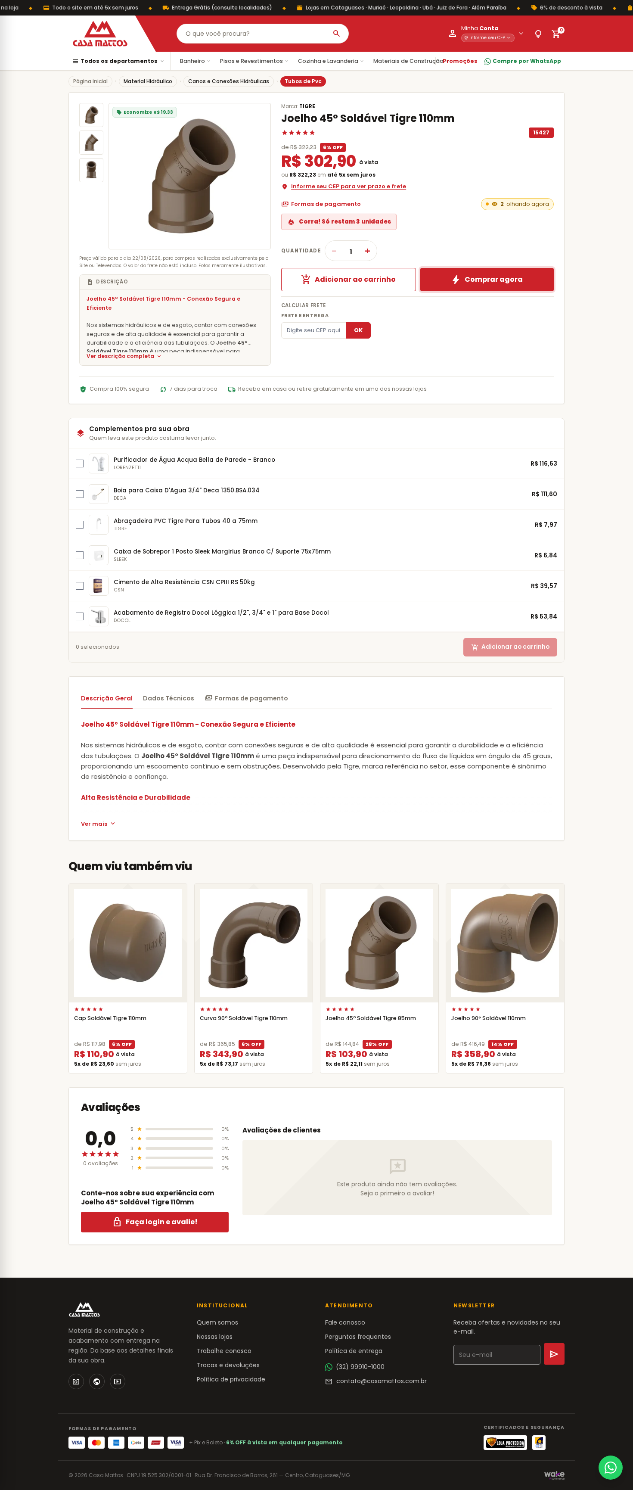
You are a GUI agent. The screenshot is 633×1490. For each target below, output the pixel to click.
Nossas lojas (215, 1336)
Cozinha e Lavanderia (331, 61)
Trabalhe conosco (224, 1351)
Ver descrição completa (124, 356)
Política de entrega (353, 1351)
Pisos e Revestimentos (254, 61)
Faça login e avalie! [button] (155, 1222)
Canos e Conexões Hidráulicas (228, 81)
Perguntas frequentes (358, 1336)
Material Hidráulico (148, 81)
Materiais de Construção (411, 61)
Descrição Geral (107, 698)
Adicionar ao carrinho (348, 280)
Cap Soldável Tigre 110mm (110, 1018)
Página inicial (90, 81)
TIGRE (307, 106)
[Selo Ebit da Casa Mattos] (539, 1442)
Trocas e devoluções (228, 1365)
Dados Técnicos (168, 698)
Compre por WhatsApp (527, 61)
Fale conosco (345, 1322)
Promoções (460, 61)
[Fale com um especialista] (611, 1468)
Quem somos (217, 1322)
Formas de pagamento (321, 204)
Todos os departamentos (118, 61)
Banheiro (195, 61)
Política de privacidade (231, 1379)
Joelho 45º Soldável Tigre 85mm (371, 1018)
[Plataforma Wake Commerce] (554, 1475)
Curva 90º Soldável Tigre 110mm (244, 1018)
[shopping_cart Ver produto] (128, 943)
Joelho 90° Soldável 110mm (488, 1018)
